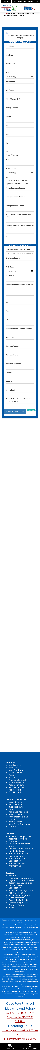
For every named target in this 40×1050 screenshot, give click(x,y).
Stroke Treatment (17, 897)
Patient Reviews (16, 785)
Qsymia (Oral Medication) (21, 880)
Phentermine (15, 866)
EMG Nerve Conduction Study (20, 845)
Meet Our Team (16, 770)
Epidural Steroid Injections (21, 848)
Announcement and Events (18, 818)
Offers (12, 809)
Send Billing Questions (19, 824)
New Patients (15, 765)
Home (6, 13)
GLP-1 (11, 907)
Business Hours (16, 807)
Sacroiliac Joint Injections (21, 890)
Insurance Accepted (18, 812)
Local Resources (16, 787)
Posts (11, 775)
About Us (13, 767)
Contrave (13, 841)
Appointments (15, 802)
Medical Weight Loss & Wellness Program (19, 903)
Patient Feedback (17, 782)
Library (12, 777)
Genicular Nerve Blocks (19, 853)
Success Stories (16, 772)
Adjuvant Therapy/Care (20, 836)
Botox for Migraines (18, 839)
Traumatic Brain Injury (19, 900)
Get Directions (15, 804)
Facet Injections (16, 851)
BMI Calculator (15, 814)
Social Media (15, 790)
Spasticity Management (20, 895)
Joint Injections (16, 856)
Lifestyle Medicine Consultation (17, 859)
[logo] (9, 6)
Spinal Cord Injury (17, 893)
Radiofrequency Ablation (20, 883)
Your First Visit (15, 792)
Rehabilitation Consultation (15, 886)
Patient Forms (15, 821)
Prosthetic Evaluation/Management (21, 876)
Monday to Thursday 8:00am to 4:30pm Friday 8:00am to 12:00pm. (20, 1035)
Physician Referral (17, 780)
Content (12, 826)
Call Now (20, 1021)
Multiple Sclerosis (17, 863)
